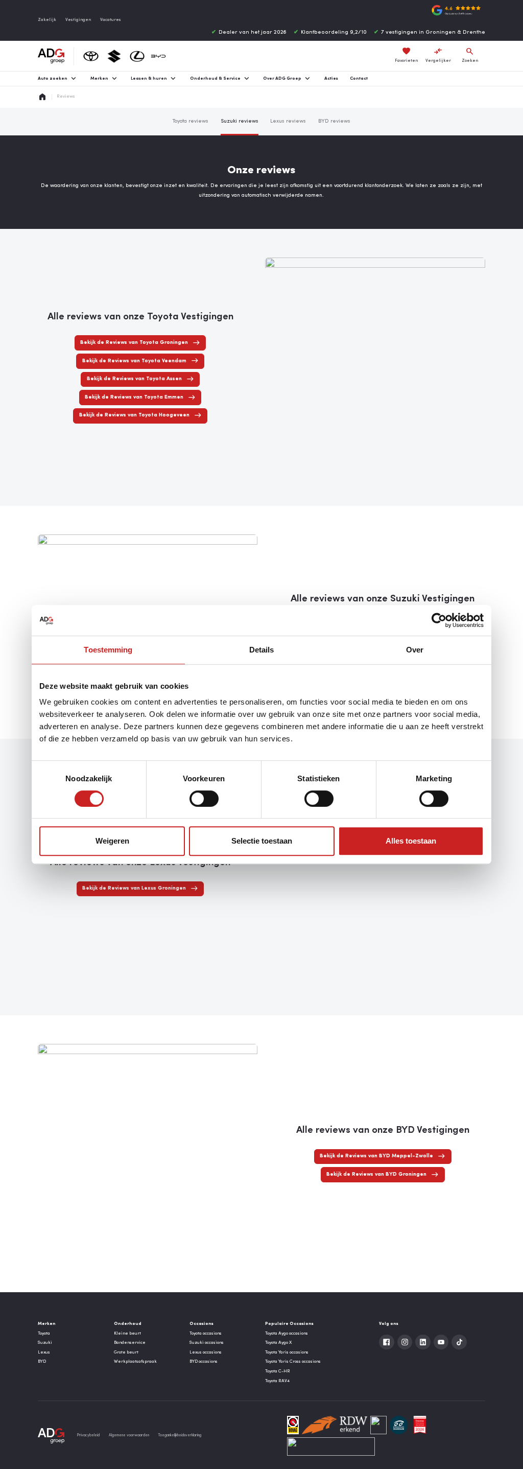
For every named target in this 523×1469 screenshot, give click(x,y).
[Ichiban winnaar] (331, 1446)
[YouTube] (441, 1342)
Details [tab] (261, 649)
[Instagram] (405, 1342)
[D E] (399, 1425)
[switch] (204, 798)
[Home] (51, 56)
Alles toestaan (411, 840)
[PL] (378, 1425)
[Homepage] (42, 97)
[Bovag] (293, 1425)
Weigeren (112, 840)
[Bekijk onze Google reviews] (456, 10)
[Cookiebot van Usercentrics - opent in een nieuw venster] (439, 620)
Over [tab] (414, 649)
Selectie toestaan (261, 840)
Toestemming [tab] (108, 649)
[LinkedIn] (423, 1342)
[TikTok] (459, 1342)
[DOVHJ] (420, 1425)
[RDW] (334, 1425)
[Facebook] (386, 1342)
